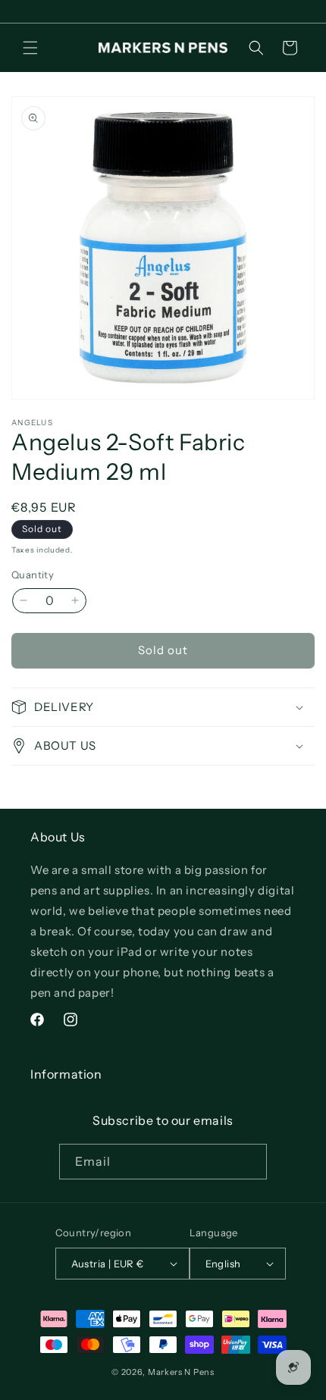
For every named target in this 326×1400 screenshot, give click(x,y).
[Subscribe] (249, 1161)
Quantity (32, 574)
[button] (30, 47)
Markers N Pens (181, 1372)
